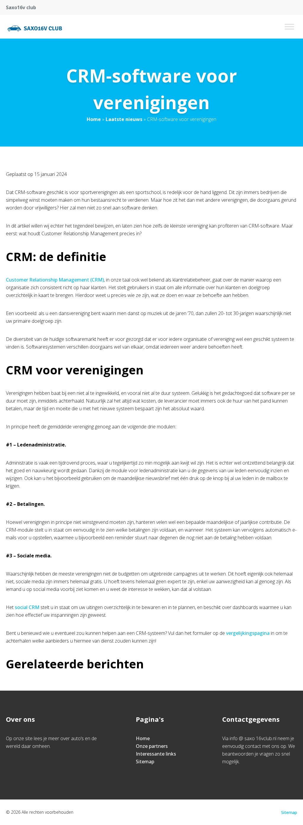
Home (94, 119)
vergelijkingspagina (248, 633)
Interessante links (156, 754)
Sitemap (145, 761)
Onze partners (152, 746)
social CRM (27, 607)
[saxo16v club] (34, 27)
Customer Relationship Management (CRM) (55, 279)
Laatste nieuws (124, 119)
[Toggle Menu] (289, 26)
